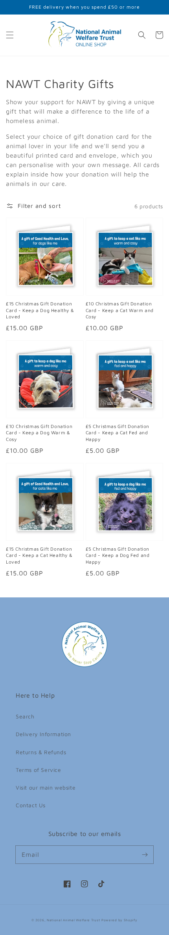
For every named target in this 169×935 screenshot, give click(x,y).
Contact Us (31, 805)
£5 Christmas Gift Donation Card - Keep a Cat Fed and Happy (118, 433)
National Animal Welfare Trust (73, 920)
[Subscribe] (144, 854)
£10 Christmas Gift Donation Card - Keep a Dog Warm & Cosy (39, 433)
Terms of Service (38, 769)
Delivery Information (43, 734)
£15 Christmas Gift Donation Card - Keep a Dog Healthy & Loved (40, 310)
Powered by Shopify (119, 920)
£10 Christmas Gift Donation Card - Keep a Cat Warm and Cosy (120, 310)
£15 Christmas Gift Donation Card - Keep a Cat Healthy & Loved (39, 555)
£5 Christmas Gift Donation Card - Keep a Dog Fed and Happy (118, 555)
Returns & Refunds (41, 752)
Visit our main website (45, 787)
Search (25, 716)
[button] (9, 35)
